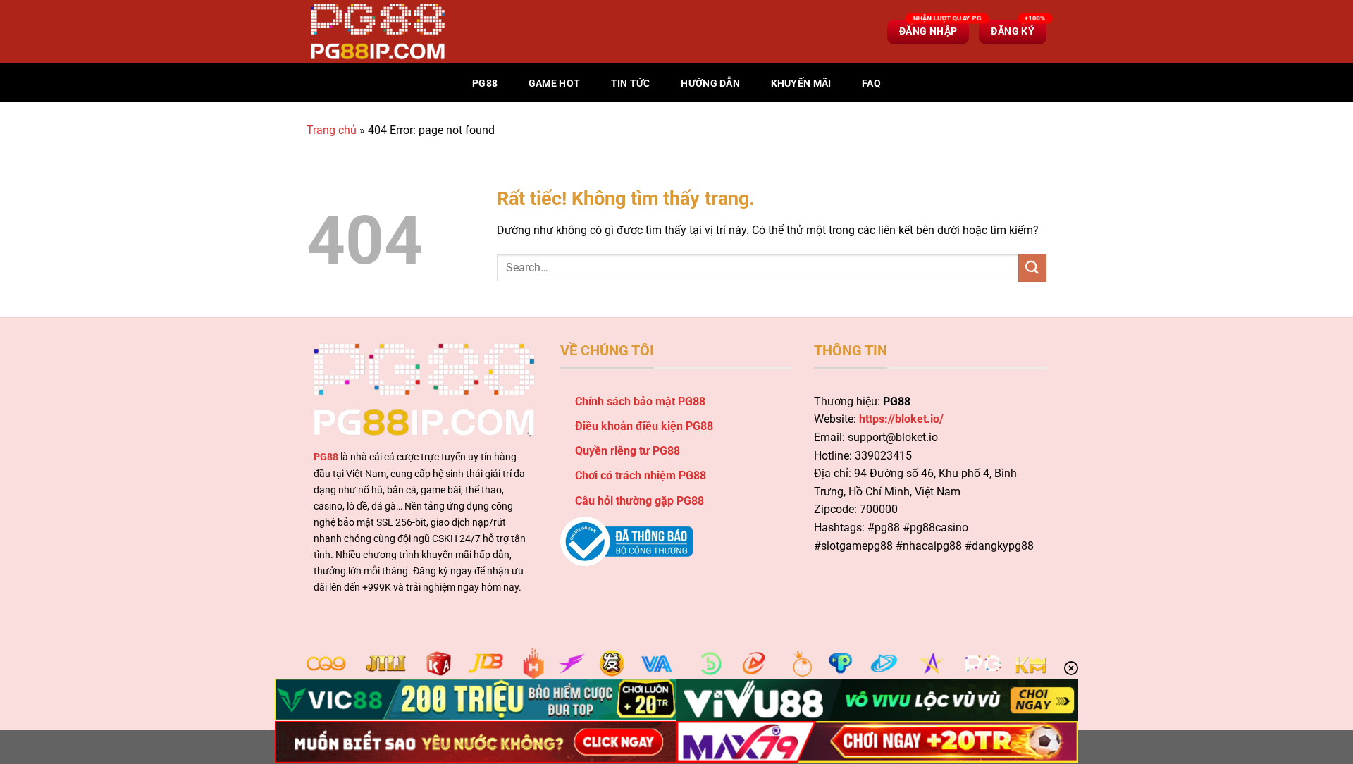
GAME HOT (554, 84)
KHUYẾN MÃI (801, 84)
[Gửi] (1032, 267)
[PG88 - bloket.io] (377, 32)
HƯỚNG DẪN (710, 84)
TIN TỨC (630, 84)
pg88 (485, 84)
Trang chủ (332, 130)
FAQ (871, 84)
